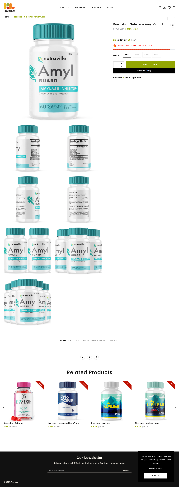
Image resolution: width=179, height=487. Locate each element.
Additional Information (90, 340)
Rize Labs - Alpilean (100, 423)
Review (114, 340)
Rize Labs (64, 7)
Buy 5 (156, 54)
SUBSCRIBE (127, 470)
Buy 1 (127, 54)
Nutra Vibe (96, 7)
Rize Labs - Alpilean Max (147, 423)
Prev (164, 18)
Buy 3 (146, 54)
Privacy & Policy (156, 468)
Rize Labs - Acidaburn (14, 423)
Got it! (156, 476)
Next (171, 18)
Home (6, 16)
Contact (111, 7)
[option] (24, 409)
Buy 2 (137, 54)
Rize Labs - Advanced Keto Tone (63, 423)
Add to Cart (151, 64)
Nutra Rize (80, 7)
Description (64, 340)
